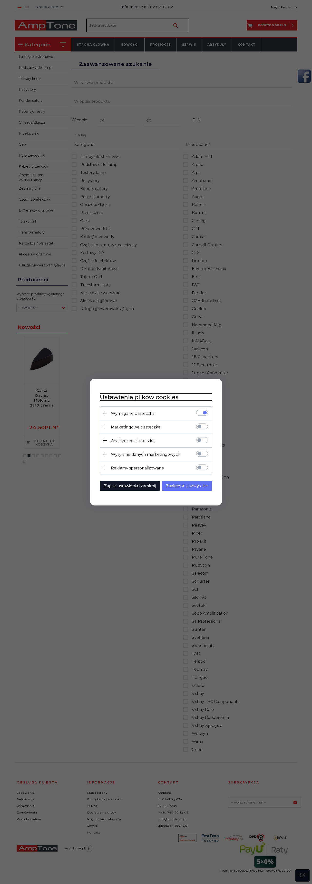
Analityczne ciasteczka (133, 440)
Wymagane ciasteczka (133, 413)
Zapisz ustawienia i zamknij (130, 485)
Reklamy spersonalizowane (137, 468)
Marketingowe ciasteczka (135, 427)
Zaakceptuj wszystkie (187, 485)
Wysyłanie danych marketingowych (145, 454)
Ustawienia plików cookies (139, 396)
